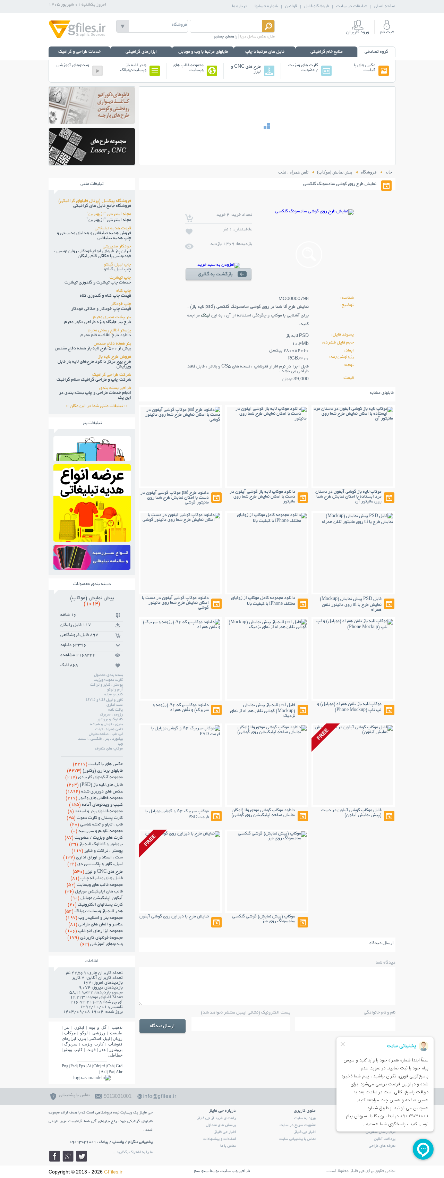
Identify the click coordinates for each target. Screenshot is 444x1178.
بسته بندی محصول (108, 675)
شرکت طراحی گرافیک (111, 375)
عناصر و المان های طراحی (95, 924)
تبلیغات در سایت (351, 6)
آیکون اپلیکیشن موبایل (96, 898)
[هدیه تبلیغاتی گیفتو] (92, 540)
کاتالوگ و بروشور (110, 720)
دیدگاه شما (385, 962)
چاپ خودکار (121, 304)
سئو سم (201, 1171)
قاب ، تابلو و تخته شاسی (96, 824)
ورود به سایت (305, 1118)
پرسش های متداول (221, 1125)
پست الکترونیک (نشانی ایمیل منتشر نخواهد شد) (245, 1012)
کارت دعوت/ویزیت (108, 680)
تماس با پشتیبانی (74, 1095)
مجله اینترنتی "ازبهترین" (108, 214)
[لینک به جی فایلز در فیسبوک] (54, 1156)
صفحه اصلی (384, 6)
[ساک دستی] (92, 459)
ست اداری (114, 705)
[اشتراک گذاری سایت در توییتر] (81, 1156)
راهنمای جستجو (225, 37)
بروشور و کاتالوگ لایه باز (96, 844)
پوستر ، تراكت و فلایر (97, 851)
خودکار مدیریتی (117, 246)
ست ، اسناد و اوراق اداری (93, 857)
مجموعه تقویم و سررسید (97, 831)
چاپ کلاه (123, 291)
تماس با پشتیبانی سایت (297, 1139)
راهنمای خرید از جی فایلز (216, 1118)
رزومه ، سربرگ (111, 715)
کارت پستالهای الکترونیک (95, 904)
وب (120, 744)
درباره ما (239, 6)
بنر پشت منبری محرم (112, 317)
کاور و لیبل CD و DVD (104, 700)
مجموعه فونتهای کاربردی (95, 937)
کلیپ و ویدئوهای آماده (96, 805)
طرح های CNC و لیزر (246, 69)
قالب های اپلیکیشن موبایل (94, 891)
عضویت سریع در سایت (298, 1125)
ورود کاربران (357, 32)
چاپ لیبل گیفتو (117, 264)
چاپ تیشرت (120, 278)
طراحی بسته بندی (115, 388)
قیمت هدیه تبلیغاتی (113, 228)
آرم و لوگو (115, 690)
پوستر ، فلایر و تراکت (106, 685)
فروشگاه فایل (316, 6)
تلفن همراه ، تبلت (109, 729)
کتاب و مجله (113, 695)
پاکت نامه (115, 710)
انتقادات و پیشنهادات (219, 1139)
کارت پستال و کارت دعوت (95, 818)
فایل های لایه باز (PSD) (95, 785)
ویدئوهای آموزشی (73, 65)
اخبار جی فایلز (305, 1132)
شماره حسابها (266, 6)
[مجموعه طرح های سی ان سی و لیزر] (92, 163)
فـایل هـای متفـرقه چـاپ (96, 878)
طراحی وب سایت (235, 1171)
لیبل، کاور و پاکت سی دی (95, 864)
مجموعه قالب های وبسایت (188, 68)
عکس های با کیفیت (364, 68)
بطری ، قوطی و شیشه (106, 724)
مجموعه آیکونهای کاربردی (94, 777)
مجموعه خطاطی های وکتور (94, 798)
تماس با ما (228, 1146)
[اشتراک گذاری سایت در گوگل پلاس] (68, 1156)
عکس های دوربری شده (94, 791)
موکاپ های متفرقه (109, 749)
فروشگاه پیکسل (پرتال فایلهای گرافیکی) (94, 201)
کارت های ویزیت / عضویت (303, 68)
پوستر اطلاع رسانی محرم (109, 330)
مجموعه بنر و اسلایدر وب (94, 918)
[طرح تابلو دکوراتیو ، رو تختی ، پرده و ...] (92, 122)
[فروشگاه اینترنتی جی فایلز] (77, 38)
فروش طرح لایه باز (114, 357)
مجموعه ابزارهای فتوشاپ (94, 931)
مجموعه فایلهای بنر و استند (95, 811)
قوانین (291, 6)
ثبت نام (387, 32)
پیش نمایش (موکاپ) (92, 601)
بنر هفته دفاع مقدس (112, 343)
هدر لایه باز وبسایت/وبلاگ (133, 68)
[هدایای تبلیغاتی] (92, 557)
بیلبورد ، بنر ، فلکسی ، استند (100, 739)
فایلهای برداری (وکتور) (95, 771)
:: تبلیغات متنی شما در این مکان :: (98, 406)
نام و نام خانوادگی (379, 1012)
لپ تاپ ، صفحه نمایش (106, 734)
